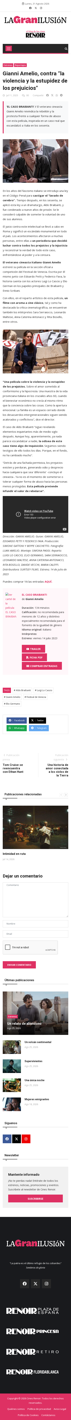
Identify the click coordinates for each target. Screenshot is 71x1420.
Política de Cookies (28, 1415)
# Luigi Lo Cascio (43, 690)
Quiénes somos (16, 1409)
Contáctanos (48, 1415)
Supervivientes (33, 1061)
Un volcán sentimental (38, 1042)
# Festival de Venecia (35, 697)
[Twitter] (16, 1139)
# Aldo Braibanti (22, 690)
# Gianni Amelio (12, 697)
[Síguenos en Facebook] (30, 8)
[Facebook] (7, 1139)
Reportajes (20, 65)
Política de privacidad (39, 1409)
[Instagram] (26, 1139)
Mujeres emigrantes (37, 1099)
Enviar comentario (19, 964)
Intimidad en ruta (14, 854)
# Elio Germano (12, 703)
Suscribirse (35, 1198)
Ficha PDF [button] (35, 657)
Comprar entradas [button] (43, 666)
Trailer (35, 649)
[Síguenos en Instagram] (41, 8)
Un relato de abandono (24, 1023)
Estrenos (8, 65)
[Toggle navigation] (8, 48)
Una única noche (34, 1080)
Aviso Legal (60, 1409)
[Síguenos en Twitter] (36, 8)
